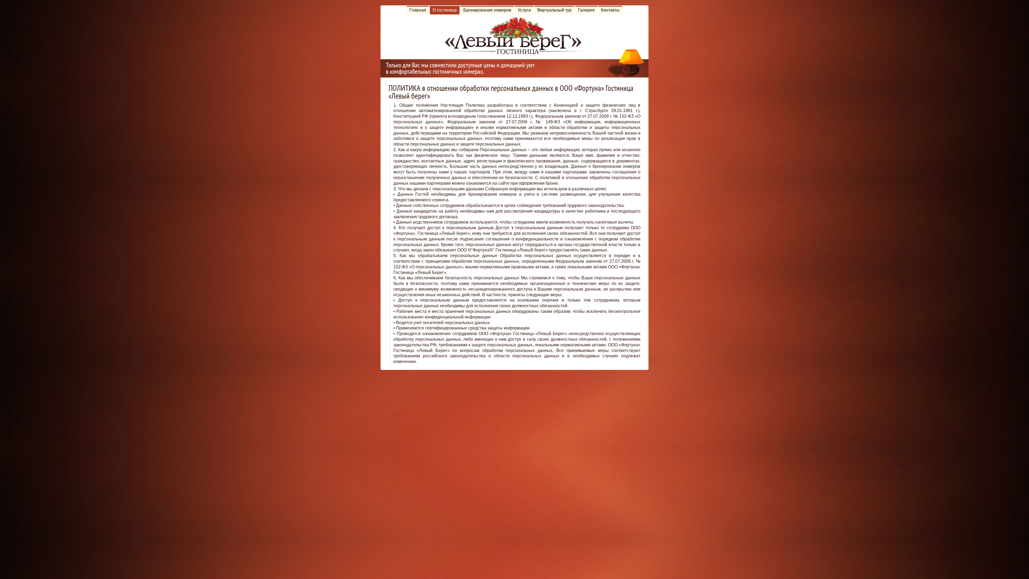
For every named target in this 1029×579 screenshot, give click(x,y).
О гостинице (445, 10)
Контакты (610, 10)
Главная (417, 10)
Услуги (524, 10)
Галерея (586, 10)
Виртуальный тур (554, 10)
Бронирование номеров (487, 10)
